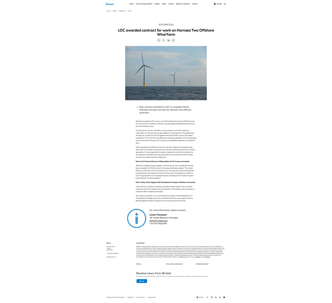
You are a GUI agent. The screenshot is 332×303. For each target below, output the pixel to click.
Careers (171, 4)
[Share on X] (158, 40)
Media (164, 4)
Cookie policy (152, 297)
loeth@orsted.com (158, 220)
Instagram (207, 257)
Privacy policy (141, 297)
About (131, 4)
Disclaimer (131, 297)
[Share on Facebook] (163, 40)
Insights (157, 4)
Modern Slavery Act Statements (115, 297)
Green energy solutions (144, 4)
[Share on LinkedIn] (168, 40)
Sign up (141, 281)
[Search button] (225, 4)
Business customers (183, 4)
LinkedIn (197, 257)
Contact (195, 4)
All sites (201, 297)
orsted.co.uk (183, 257)
